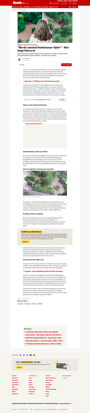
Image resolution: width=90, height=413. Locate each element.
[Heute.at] (17, 2)
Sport (21, 7)
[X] (24, 355)
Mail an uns (25, 241)
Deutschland (15, 382)
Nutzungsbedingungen (51, 409)
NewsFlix (65, 378)
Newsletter (15, 394)
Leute (30, 380)
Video (69, 7)
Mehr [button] (56, 7)
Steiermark (20, 303)
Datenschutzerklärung (39, 409)
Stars (30, 378)
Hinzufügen (62, 99)
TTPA (31, 409)
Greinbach (40, 303)
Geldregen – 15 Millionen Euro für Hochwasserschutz (42, 81)
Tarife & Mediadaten (23, 409)
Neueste (74, 7)
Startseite (15, 378)
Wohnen (48, 387)
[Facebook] (20, 355)
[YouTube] (34, 355)
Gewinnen (51, 7)
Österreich (16, 7)
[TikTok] (31, 355)
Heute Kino (32, 391)
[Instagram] (27, 355)
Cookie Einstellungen (63, 409)
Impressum (14, 409)
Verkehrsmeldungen (51, 389)
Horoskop (31, 387)
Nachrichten (15, 385)
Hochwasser (27, 303)
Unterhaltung (37, 7)
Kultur (30, 382)
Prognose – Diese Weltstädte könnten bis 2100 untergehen (44, 271)
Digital (30, 385)
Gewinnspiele (49, 380)
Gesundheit (49, 385)
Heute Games (32, 389)
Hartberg (34, 303)
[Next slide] (67, 182)
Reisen (47, 394)
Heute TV (31, 394)
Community (45, 7)
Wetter (14, 391)
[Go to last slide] (23, 182)
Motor (47, 391)
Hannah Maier (26, 58)
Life (32, 7)
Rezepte (48, 382)
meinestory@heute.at (31, 239)
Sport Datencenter (51, 378)
